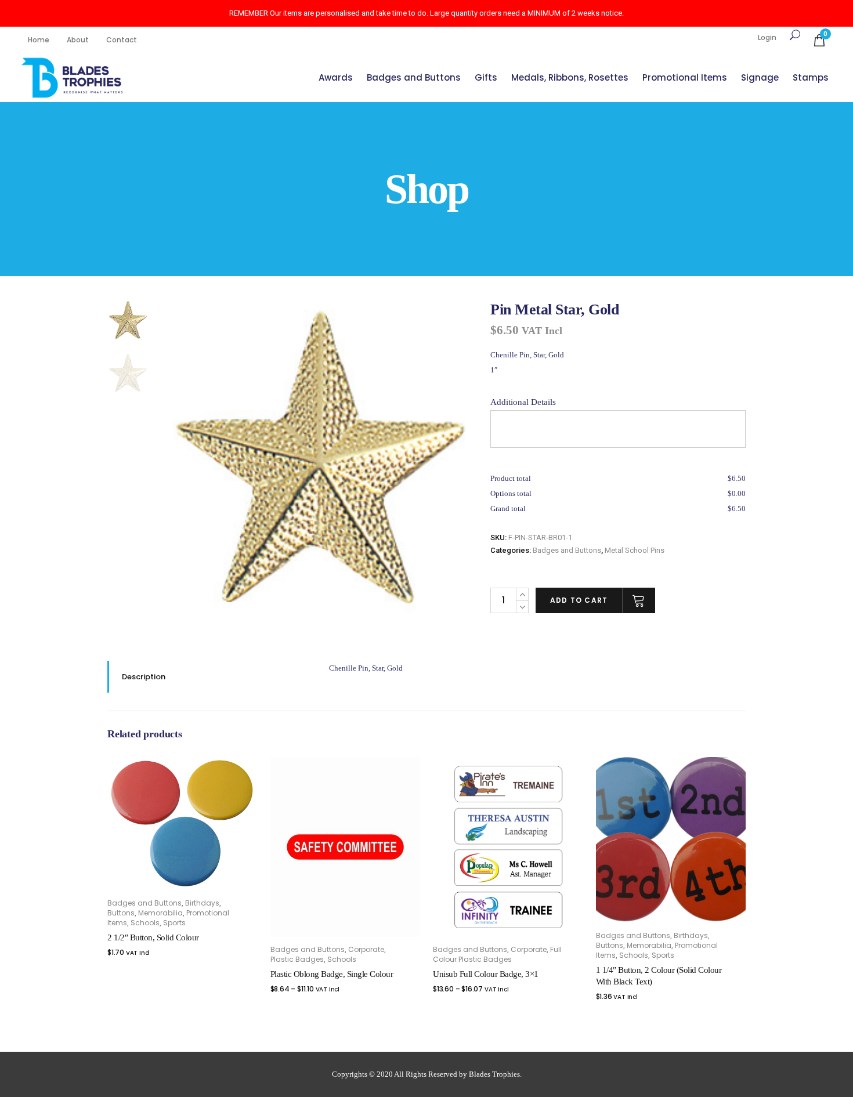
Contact (121, 40)
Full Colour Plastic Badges (497, 954)
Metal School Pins (634, 550)
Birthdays (202, 903)
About (78, 40)
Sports (174, 923)
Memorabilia (160, 913)
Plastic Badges (297, 959)
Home (38, 40)
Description (143, 676)
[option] (320, 456)
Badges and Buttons (567, 550)
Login (767, 37)
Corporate (366, 949)
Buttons (121, 913)
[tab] (209, 677)
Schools (145, 923)
